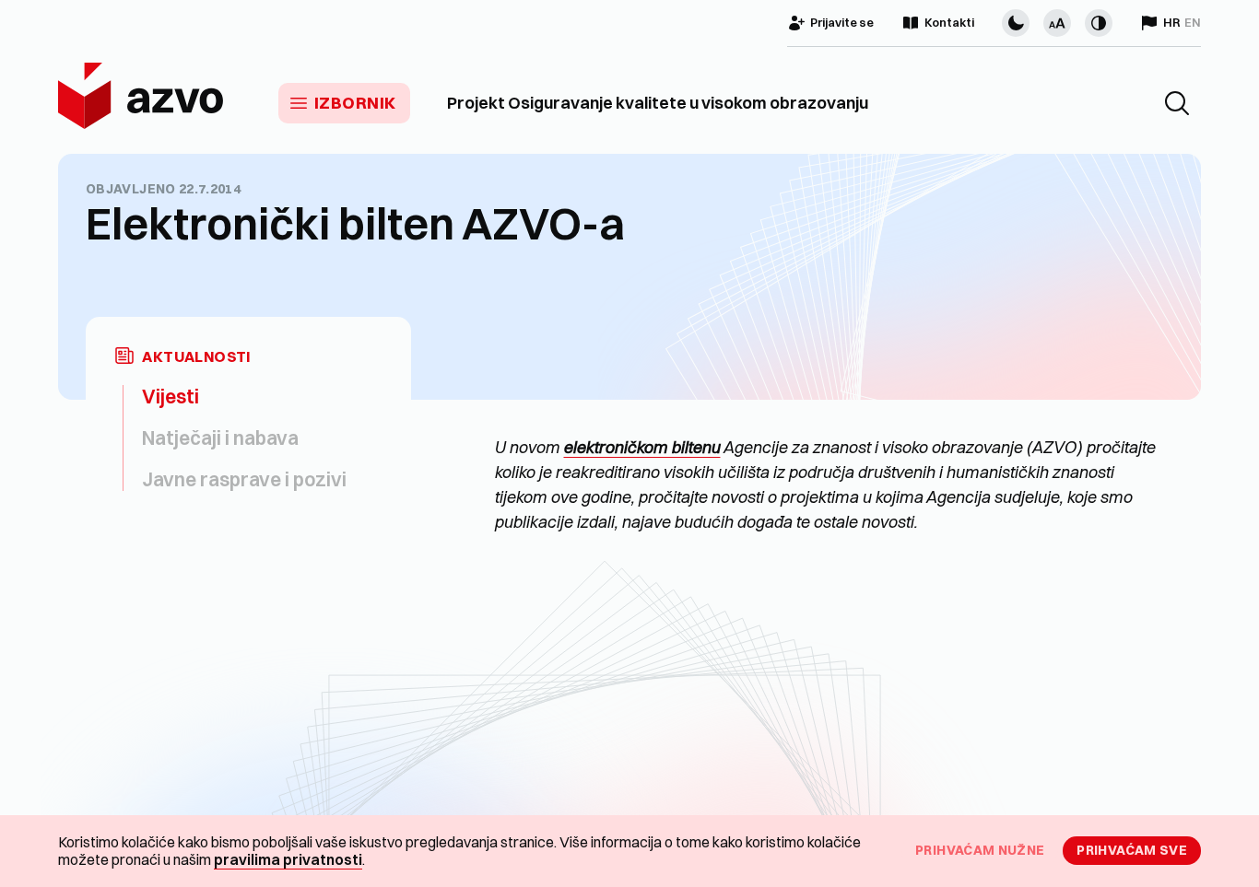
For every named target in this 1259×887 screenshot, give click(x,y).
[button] (1177, 103)
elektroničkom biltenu (641, 447)
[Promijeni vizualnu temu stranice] (1016, 23)
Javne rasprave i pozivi (244, 479)
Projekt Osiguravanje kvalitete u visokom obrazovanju (657, 103)
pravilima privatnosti (288, 859)
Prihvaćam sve (1132, 850)
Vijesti (170, 396)
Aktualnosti (196, 357)
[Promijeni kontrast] (1098, 23)
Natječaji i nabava (220, 437)
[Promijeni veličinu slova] (1057, 23)
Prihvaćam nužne (979, 850)
